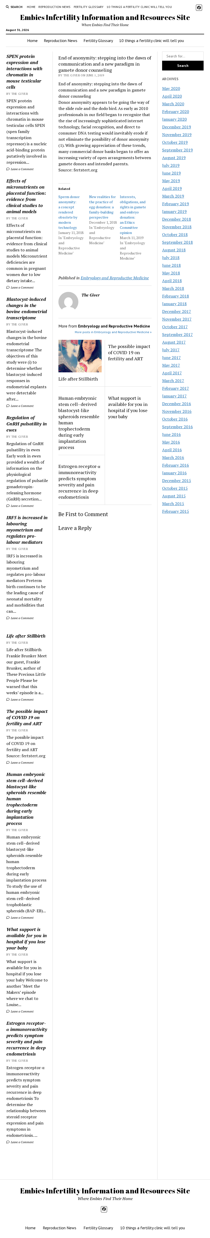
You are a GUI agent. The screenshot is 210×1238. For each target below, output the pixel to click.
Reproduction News (54, 7)
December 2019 (176, 127)
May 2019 (171, 180)
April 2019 (172, 188)
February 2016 (175, 465)
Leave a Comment (22, 169)
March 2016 (173, 457)
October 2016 (175, 419)
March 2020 (173, 104)
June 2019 (171, 173)
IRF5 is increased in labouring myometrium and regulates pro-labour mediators (27, 529)
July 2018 (171, 257)
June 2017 (171, 357)
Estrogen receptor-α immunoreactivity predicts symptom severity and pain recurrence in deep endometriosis (26, 1038)
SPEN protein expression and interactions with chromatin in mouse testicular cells (24, 71)
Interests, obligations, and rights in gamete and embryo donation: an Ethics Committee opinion (133, 214)
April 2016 (172, 450)
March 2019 (173, 196)
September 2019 (177, 150)
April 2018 (172, 280)
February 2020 (175, 111)
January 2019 (174, 211)
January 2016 (174, 473)
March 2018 (173, 288)
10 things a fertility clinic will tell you (139, 7)
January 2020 (174, 119)
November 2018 (177, 227)
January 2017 (174, 396)
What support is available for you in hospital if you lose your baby (26, 938)
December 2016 (176, 403)
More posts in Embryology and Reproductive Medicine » (113, 332)
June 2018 (171, 265)
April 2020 (172, 96)
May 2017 (171, 365)
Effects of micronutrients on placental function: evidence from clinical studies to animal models (26, 196)
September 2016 (177, 426)
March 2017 (173, 380)
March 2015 (173, 503)
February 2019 (175, 204)
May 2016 (171, 442)
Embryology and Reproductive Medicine (115, 278)
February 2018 (175, 296)
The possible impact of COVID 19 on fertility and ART (27, 717)
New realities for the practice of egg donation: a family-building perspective (102, 207)
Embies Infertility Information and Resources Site (105, 17)
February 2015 (175, 511)
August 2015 (174, 496)
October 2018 (175, 234)
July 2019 (171, 165)
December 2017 (176, 311)
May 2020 (171, 88)
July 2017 (171, 350)
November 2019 (177, 134)
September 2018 (177, 242)
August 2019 (174, 157)
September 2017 (177, 334)
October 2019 (175, 142)
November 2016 (177, 411)
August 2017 (174, 342)
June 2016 (171, 434)
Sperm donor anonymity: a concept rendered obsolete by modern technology (69, 212)
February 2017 (175, 388)
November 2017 (177, 319)
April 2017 (172, 373)
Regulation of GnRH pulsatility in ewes (26, 423)
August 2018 (174, 250)
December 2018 (176, 219)
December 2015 (176, 480)
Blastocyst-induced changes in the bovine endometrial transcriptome (26, 308)
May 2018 (171, 273)
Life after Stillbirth (25, 636)
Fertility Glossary (88, 7)
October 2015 (175, 488)
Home (31, 7)
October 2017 (175, 327)
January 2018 (174, 303)
